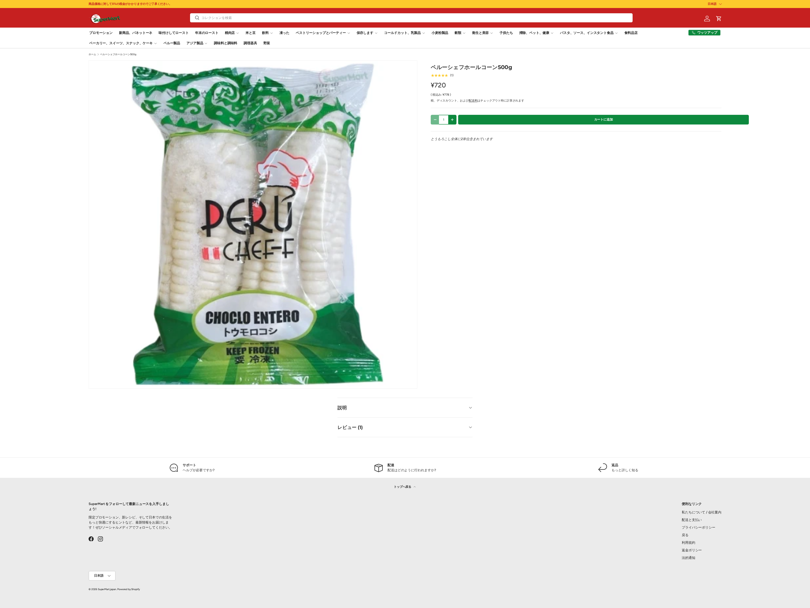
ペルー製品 (171, 43)
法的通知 (688, 558)
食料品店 (631, 33)
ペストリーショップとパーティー (321, 33)
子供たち (506, 33)
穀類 (458, 33)
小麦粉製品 (440, 33)
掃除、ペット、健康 (534, 33)
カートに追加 (603, 119)
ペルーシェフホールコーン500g (118, 54)
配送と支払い (692, 520)
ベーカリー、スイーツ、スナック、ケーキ (121, 43)
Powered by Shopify (128, 589)
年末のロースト (207, 33)
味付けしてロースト (174, 33)
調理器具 (250, 43)
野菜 (266, 43)
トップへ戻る (403, 487)
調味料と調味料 (225, 43)
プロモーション (101, 33)
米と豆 (251, 33)
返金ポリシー (692, 550)
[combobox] (411, 17)
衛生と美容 (480, 33)
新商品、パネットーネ (135, 33)
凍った (284, 33)
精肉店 (230, 33)
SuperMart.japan (107, 589)
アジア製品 (194, 43)
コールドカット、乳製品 (402, 33)
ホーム (92, 54)
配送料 (473, 100)
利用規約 (688, 543)
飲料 (265, 33)
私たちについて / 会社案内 (701, 512)
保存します (365, 33)
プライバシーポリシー (698, 527)
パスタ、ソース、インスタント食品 (586, 33)
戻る (685, 535)
